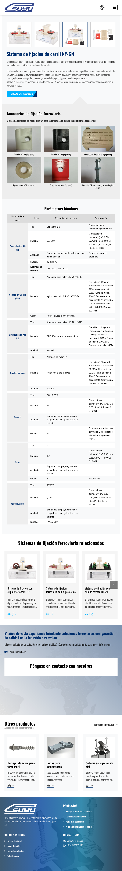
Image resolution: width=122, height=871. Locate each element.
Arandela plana (17, 503)
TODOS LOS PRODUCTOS (104, 724)
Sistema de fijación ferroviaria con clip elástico (61, 590)
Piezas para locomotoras (54, 764)
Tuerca (17, 462)
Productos (70, 805)
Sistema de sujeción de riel (99, 764)
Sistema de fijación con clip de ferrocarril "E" (20, 590)
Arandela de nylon (17, 373)
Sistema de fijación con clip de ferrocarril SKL (97, 590)
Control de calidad (13, 845)
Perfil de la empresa (14, 840)
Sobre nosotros (14, 835)
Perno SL (17, 417)
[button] (114, 585)
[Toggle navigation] (114, 7)
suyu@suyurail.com (18, 652)
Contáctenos (71, 835)
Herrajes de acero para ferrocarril (21, 764)
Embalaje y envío (13, 856)
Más (9, 614)
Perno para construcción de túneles (79, 826)
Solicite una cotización (22, 94)
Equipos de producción (15, 851)
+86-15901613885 (75, 845)
